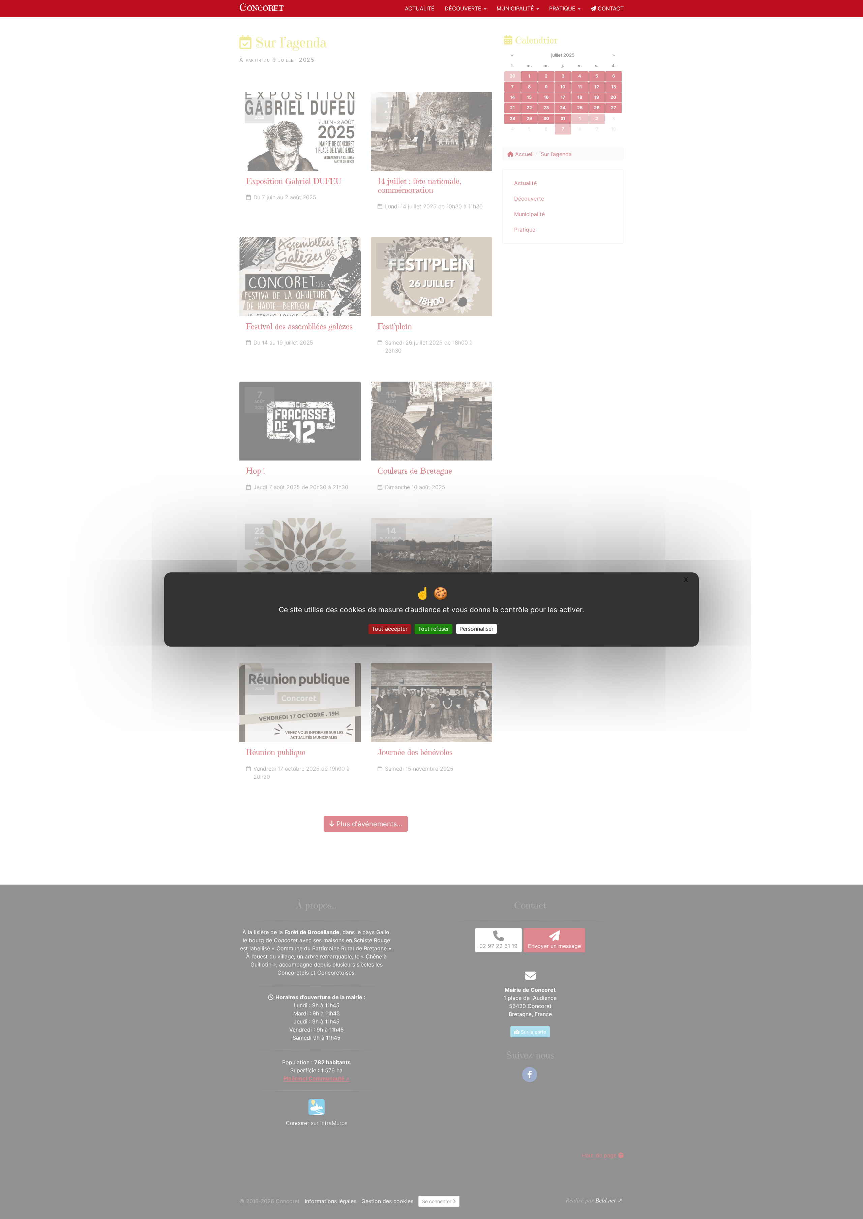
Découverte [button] (464, 8)
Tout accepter (390, 628)
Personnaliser (476, 628)
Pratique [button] (563, 8)
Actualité (420, 8)
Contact (610, 8)
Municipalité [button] (516, 8)
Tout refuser (433, 628)
